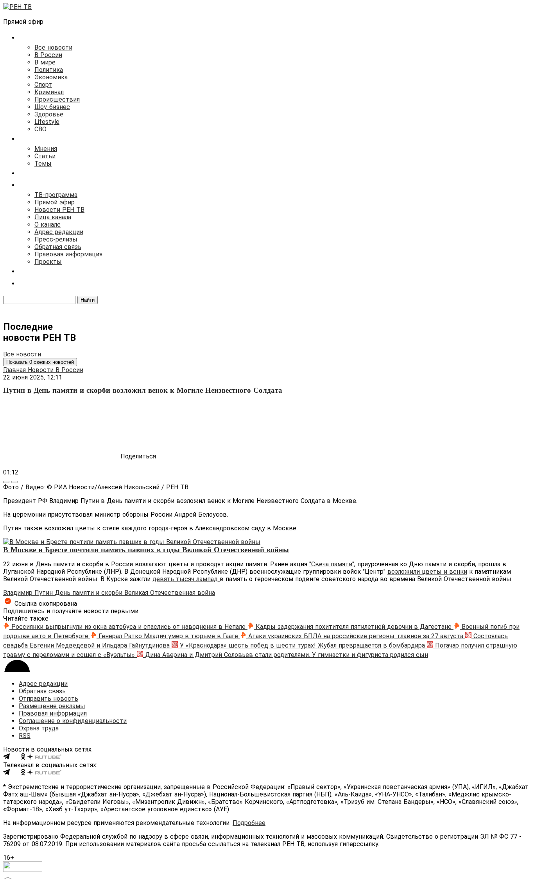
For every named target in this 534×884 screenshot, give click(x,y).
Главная (15, 370)
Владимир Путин (29, 592)
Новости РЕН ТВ (59, 209)
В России (48, 55)
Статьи (45, 156)
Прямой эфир (54, 202)
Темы (43, 163)
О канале (47, 224)
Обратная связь (57, 247)
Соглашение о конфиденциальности (73, 721)
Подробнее (249, 823)
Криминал (49, 92)
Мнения (45, 148)
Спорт (43, 84)
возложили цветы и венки (427, 571)
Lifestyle (46, 121)
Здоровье (48, 114)
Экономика (51, 77)
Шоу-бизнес (52, 107)
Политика (48, 69)
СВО (40, 129)
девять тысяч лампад (186, 579)
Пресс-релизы (55, 239)
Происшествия (57, 99)
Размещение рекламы (52, 706)
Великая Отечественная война (169, 592)
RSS (24, 735)
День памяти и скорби (89, 592)
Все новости (53, 47)
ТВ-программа (55, 195)
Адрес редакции (58, 232)
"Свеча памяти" (331, 564)
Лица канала (52, 217)
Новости (42, 370)
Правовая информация (68, 254)
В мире (45, 62)
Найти (88, 300)
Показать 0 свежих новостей (40, 362)
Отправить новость (48, 698)
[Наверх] (8, 877)
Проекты (48, 261)
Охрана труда (39, 728)
